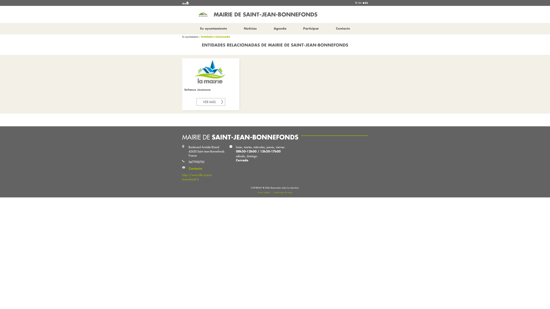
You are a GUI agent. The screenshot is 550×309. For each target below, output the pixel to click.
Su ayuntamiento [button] (213, 28)
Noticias (250, 28)
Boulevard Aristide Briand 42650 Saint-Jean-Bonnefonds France (206, 151)
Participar (311, 28)
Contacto (343, 28)
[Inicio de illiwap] (219, 3)
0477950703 (196, 162)
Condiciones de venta (282, 192)
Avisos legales (264, 192)
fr (356, 3)
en (360, 3)
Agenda (280, 28)
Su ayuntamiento (190, 36)
